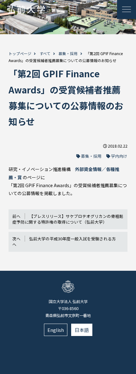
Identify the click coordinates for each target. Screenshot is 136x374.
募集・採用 (68, 53)
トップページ (20, 53)
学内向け (119, 156)
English (55, 329)
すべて (45, 53)
